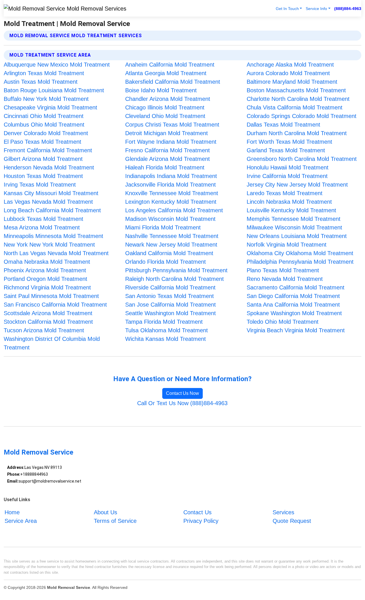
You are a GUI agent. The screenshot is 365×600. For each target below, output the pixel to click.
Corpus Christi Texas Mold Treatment (172, 124)
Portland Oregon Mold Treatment (45, 279)
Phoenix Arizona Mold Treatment (45, 270)
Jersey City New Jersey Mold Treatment (297, 184)
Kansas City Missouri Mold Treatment (51, 193)
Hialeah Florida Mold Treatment (164, 167)
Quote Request (292, 521)
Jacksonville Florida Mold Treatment (170, 184)
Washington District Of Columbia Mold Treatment (52, 343)
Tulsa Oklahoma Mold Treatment (166, 330)
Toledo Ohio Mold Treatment (283, 322)
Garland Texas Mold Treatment (286, 150)
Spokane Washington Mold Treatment (294, 313)
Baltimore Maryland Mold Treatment (292, 82)
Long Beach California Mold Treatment (52, 210)
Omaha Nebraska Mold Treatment (47, 262)
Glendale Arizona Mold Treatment (167, 159)
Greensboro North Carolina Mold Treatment (302, 159)
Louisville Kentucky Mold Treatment (291, 210)
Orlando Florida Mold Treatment (165, 262)
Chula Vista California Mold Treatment (294, 107)
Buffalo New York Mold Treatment (46, 99)
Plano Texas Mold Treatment (283, 270)
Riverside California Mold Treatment (170, 287)
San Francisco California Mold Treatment (55, 304)
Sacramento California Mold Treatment (295, 287)
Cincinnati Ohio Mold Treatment (44, 116)
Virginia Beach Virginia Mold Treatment (296, 330)
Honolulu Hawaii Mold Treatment (287, 167)
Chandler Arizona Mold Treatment (167, 99)
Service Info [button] (316, 8)
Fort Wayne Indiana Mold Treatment (170, 142)
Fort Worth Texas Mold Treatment (289, 142)
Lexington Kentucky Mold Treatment (170, 202)
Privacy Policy (200, 521)
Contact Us (197, 512)
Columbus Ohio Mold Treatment (44, 124)
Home (12, 512)
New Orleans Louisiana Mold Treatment (297, 236)
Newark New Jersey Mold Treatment (171, 244)
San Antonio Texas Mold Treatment (169, 296)
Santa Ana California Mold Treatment (293, 304)
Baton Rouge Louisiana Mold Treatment (54, 90)
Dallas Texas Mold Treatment (283, 124)
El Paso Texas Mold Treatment (42, 142)
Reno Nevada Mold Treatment (285, 279)
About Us (105, 512)
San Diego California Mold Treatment (293, 296)
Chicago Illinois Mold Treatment (164, 107)
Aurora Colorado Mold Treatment (288, 73)
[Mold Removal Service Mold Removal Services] (65, 8)
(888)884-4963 (347, 8)
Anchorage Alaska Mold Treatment (290, 64)
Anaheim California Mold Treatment (169, 64)
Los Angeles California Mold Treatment (174, 210)
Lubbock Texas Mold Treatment (43, 219)
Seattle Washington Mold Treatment (170, 313)
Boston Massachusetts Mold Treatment (296, 90)
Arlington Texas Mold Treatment (44, 73)
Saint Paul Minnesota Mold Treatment (51, 296)
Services (283, 512)
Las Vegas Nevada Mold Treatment (48, 202)
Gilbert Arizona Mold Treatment (43, 159)
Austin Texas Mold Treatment (41, 82)
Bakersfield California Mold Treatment (172, 82)
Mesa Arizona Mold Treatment (42, 227)
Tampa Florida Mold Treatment (164, 322)
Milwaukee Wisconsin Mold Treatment (294, 227)
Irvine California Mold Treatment (287, 176)
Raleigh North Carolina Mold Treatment (174, 279)
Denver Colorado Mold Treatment (46, 133)
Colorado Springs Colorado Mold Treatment (301, 116)
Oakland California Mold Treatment (169, 253)
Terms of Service (115, 521)
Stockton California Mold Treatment (48, 322)
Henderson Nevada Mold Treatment (49, 167)
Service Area (21, 521)
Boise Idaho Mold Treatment (161, 90)
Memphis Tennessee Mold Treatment (293, 219)
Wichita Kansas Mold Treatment (165, 339)
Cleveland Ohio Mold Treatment (165, 116)
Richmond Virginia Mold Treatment (47, 287)
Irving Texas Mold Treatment (40, 184)
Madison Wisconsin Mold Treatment (170, 219)
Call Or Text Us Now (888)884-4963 (182, 403)
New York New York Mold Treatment (49, 244)
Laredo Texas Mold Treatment (285, 193)
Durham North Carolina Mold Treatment (297, 133)
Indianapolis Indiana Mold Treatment (171, 176)
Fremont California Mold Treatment (48, 150)
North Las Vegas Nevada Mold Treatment (56, 253)
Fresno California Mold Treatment (167, 150)
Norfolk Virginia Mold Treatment (287, 244)
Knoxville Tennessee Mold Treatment (171, 193)
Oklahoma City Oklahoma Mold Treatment (300, 253)
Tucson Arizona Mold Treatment (44, 330)
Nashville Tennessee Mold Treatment (171, 236)
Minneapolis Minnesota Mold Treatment (53, 236)
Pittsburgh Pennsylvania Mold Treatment (176, 270)
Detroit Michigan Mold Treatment (166, 133)
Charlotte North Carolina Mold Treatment (298, 99)
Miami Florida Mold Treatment (163, 227)
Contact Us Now (182, 393)
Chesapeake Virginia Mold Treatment (50, 107)
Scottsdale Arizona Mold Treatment (48, 313)
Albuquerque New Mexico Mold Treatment (57, 64)
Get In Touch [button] (287, 8)
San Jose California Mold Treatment (170, 304)
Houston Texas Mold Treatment (43, 176)
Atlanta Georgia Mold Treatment (165, 73)
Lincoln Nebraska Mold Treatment (289, 202)
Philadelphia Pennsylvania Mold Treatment (300, 262)
